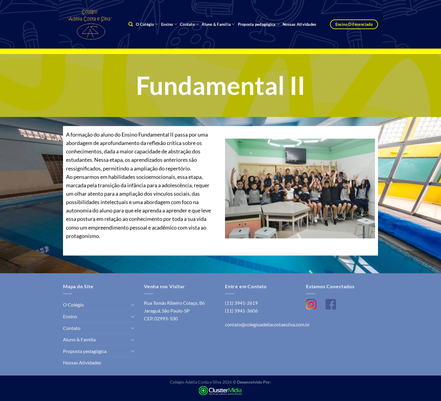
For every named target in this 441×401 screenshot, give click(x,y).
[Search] (130, 24)
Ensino (167, 24)
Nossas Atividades (299, 24)
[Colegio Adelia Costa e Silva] (91, 24)
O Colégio (145, 24)
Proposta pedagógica (257, 24)
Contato (187, 24)
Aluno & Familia (216, 24)
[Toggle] (132, 304)
